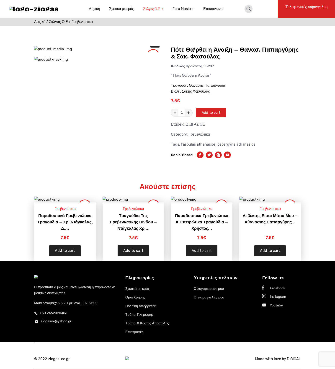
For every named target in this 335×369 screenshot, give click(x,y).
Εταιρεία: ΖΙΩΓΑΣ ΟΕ (188, 124)
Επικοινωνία (213, 9)
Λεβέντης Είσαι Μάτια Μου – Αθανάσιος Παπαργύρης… (270, 218)
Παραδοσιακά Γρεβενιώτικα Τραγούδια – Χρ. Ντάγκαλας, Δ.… (65, 222)
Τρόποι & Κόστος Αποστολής (147, 323)
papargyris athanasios (236, 144)
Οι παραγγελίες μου (209, 297)
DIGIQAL (294, 359)
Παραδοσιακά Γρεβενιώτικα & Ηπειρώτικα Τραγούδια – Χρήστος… (201, 222)
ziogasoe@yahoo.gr (56, 321)
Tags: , (213, 144)
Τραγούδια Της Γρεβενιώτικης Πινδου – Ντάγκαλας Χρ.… (133, 222)
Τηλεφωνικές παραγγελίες (306, 6)
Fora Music (183, 9)
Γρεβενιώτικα (199, 134)
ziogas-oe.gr (59, 359)
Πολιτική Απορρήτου (140, 306)
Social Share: (182, 155)
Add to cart (211, 113)
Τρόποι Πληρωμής (139, 315)
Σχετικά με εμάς (121, 9)
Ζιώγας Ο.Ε (153, 9)
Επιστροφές (134, 332)
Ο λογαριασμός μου (209, 289)
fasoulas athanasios (198, 144)
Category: (190, 134)
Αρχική (94, 9)
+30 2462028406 (53, 313)
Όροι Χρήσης (135, 297)
